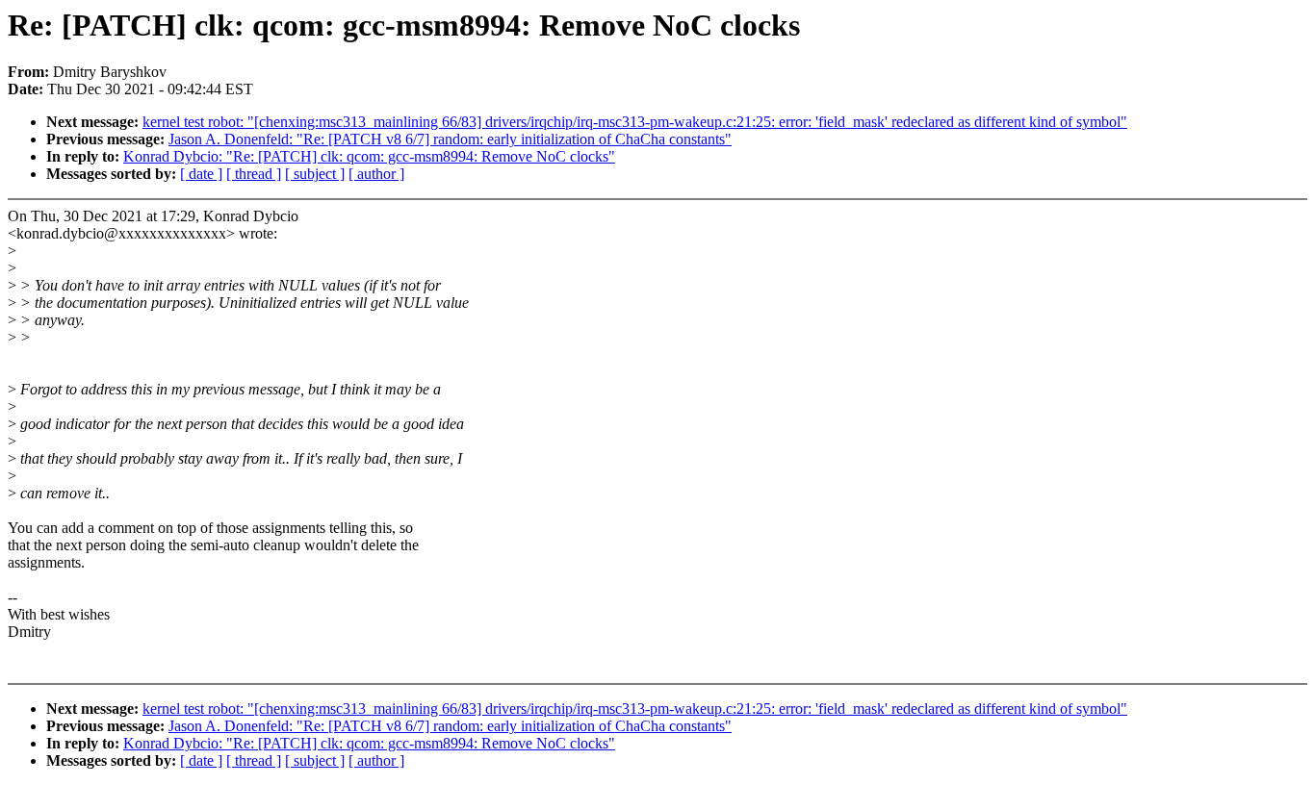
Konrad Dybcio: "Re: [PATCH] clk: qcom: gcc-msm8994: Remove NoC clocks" (369, 156)
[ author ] (376, 173)
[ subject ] (315, 173)
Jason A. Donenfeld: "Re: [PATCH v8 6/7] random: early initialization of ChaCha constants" (450, 139)
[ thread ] (253, 173)
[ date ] (201, 173)
